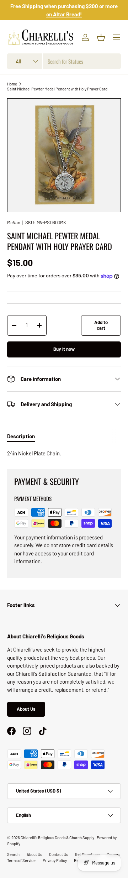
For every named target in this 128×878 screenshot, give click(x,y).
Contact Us (58, 854)
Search (13, 854)
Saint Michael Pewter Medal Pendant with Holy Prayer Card (57, 89)
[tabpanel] (64, 453)
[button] (101, 37)
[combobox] (64, 61)
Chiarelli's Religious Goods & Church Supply (58, 837)
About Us (26, 709)
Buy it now (64, 349)
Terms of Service (21, 860)
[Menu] (116, 37)
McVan (13, 222)
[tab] (21, 436)
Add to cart (101, 325)
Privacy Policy (55, 860)
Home (12, 84)
